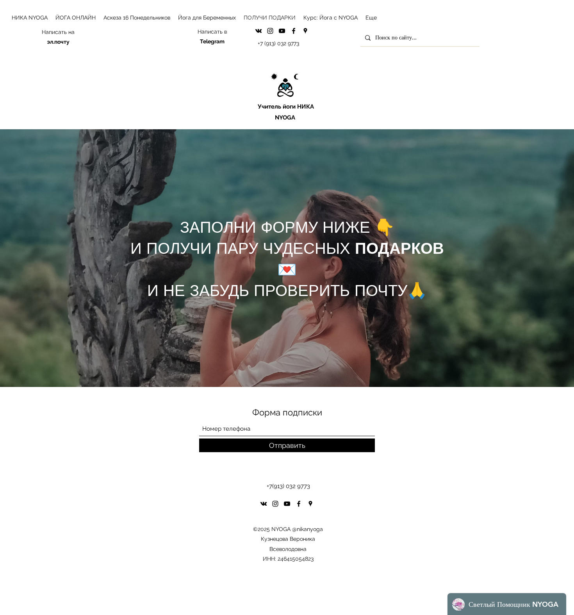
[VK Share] (258, 31)
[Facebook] (294, 31)
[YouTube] (282, 31)
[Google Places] (305, 31)
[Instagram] (270, 31)
